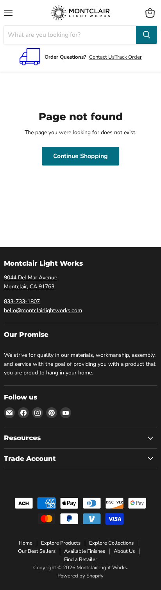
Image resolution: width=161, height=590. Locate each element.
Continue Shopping (80, 156)
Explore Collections (111, 543)
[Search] (146, 35)
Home (25, 543)
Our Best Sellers (36, 551)
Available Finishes (84, 551)
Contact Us (101, 57)
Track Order (128, 57)
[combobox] (70, 35)
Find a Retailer (80, 559)
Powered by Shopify (80, 575)
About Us (124, 551)
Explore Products (60, 543)
